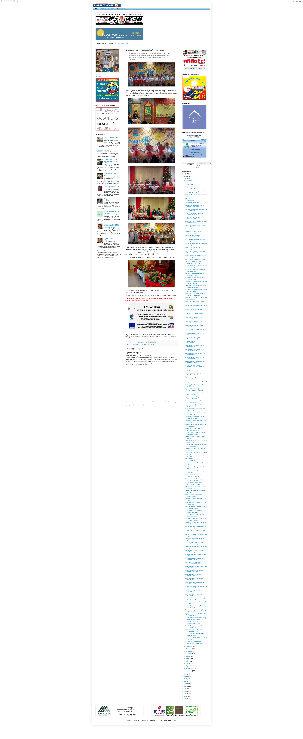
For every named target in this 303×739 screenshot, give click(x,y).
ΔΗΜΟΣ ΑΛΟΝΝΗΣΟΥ (135, 344)
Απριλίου (188, 663)
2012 (185, 693)
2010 (185, 698)
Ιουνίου (188, 658)
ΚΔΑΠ (143, 344)
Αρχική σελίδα (121, 8)
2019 (185, 676)
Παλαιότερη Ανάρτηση (171, 402)
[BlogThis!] (151, 342)
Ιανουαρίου (189, 671)
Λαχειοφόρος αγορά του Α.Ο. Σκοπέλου (196, 452)
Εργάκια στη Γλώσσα (103, 251)
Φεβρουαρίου (190, 668)
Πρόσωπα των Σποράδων (108, 8)
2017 (185, 681)
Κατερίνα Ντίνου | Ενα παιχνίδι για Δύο (196, 229)
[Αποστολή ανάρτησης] (146, 342)
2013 (185, 691)
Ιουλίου (188, 656)
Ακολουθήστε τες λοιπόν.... (192, 202)
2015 (185, 686)
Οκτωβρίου (189, 648)
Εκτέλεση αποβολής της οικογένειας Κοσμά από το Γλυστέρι (111, 161)
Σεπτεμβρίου (189, 651)
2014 (185, 688)
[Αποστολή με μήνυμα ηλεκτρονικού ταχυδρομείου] (149, 342)
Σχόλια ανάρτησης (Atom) (140, 405)
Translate (202, 167)
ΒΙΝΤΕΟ (96, 8)
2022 (185, 176)
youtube (126, 43)
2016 (185, 683)
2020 (185, 674)
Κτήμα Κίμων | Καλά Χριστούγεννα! (195, 259)
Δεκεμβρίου (189, 180)
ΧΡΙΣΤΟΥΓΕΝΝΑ (149, 344)
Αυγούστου (189, 653)
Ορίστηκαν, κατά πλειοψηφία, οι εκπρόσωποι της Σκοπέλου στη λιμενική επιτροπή (112, 226)
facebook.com (119, 43)
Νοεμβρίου (189, 646)
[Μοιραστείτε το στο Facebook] (153, 342)
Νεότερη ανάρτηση (131, 402)
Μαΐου (187, 661)
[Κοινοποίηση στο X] (152, 342)
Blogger (174, 720)
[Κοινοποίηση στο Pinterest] (155, 342)
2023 (185, 173)
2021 (185, 178)
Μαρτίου (188, 666)
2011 (185, 696)
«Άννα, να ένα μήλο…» (103, 150)
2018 (185, 679)
